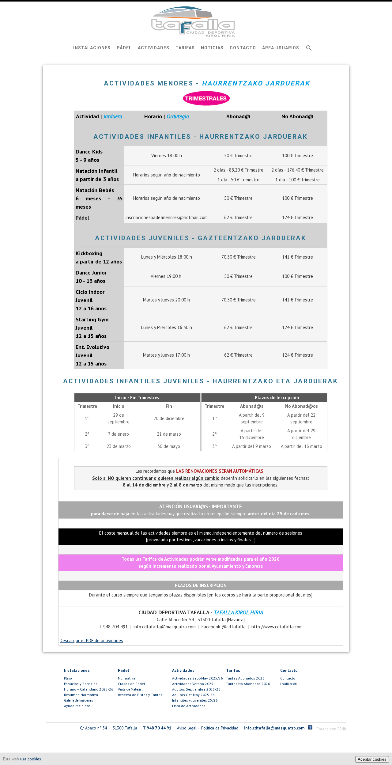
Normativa (126, 678)
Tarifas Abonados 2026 (245, 678)
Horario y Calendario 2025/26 (88, 689)
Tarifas (185, 47)
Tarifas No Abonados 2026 (248, 683)
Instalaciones (92, 47)
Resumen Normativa (81, 694)
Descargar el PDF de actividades (91, 640)
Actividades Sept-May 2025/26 (197, 678)
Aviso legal (187, 728)
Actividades (153, 47)
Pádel (124, 47)
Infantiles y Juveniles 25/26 (195, 700)
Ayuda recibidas (77, 705)
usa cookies (30, 759)
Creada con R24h (331, 729)
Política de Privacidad (219, 728)
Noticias (212, 47)
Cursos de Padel (131, 683)
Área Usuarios (280, 47)
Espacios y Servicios (80, 683)
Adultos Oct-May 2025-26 (193, 694)
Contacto (243, 47)
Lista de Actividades (188, 705)
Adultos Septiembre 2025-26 (196, 689)
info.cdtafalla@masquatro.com (274, 728)
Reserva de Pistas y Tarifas (140, 694)
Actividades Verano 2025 (192, 683)
